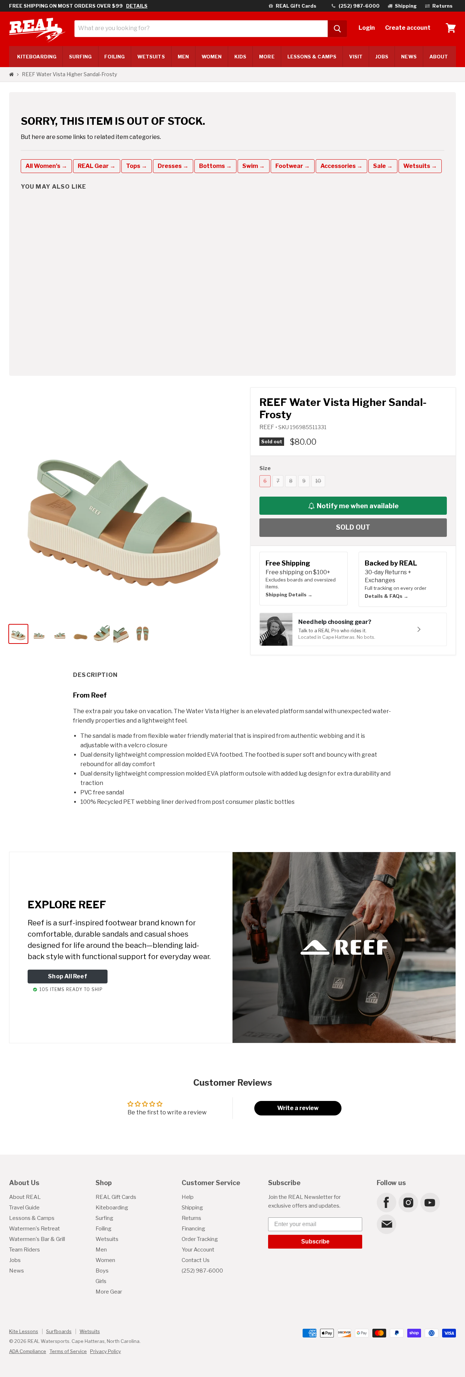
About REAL (25, 1197)
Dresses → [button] (173, 166)
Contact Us (196, 1260)
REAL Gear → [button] (97, 166)
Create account (407, 27)
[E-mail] (386, 1224)
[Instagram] (408, 1202)
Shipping (192, 1207)
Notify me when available (358, 506)
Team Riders (24, 1249)
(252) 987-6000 (202, 1270)
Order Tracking (200, 1239)
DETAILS (136, 6)
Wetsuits (151, 56)
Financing (193, 1228)
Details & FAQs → (386, 596)
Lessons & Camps (311, 56)
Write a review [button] (298, 1108)
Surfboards (59, 1331)
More (266, 56)
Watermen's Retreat (34, 1228)
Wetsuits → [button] (420, 166)
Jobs (381, 56)
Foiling (114, 56)
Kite (36, 56)
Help (188, 1197)
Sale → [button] (383, 166)
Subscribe (315, 1241)
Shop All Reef (67, 976)
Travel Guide (24, 1207)
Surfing (104, 1218)
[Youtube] (430, 1202)
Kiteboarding (112, 1207)
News (408, 56)
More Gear (109, 1291)
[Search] (337, 28)
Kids (240, 56)
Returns (191, 1218)
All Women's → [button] (46, 166)
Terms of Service (68, 1351)
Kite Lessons (23, 1331)
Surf (80, 56)
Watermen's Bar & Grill (37, 1239)
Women (212, 56)
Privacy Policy (105, 1351)
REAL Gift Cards (116, 1197)
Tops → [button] (136, 166)
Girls (101, 1281)
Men (183, 56)
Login (367, 27)
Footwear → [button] (292, 166)
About (438, 56)
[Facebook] (386, 1202)
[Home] (11, 74)
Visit (356, 56)
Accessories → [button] (341, 166)
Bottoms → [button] (215, 166)
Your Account (198, 1249)
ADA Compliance (27, 1351)
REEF (267, 427)
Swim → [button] (253, 166)
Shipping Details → (289, 594)
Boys (102, 1270)
